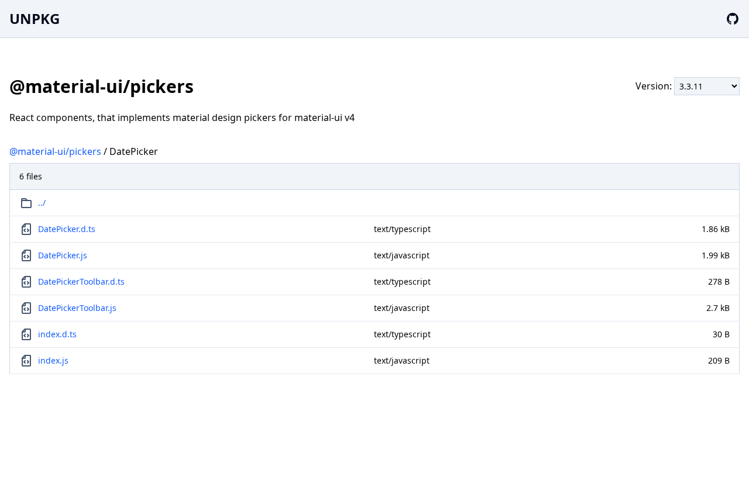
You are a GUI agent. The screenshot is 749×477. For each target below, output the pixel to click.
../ (42, 202)
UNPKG (34, 18)
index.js (53, 360)
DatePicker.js (62, 255)
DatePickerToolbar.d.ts (81, 281)
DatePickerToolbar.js (77, 307)
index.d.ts (57, 334)
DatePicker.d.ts (66, 228)
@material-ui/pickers (55, 151)
